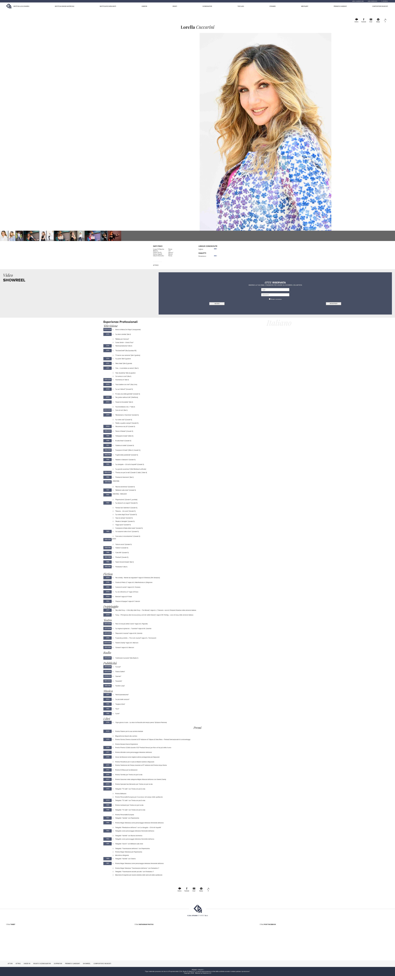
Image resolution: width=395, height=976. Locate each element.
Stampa (378, 21)
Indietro (356, 21)
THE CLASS (241, 6)
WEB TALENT (304, 6)
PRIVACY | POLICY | (198, 970)
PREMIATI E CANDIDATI (340, 6)
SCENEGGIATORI (207, 6)
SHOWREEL (86, 963)
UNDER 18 (144, 6)
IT (385, 21)
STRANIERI (272, 6)
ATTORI (10, 963)
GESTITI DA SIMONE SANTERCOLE (64, 6)
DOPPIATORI (58, 963)
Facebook (363, 21)
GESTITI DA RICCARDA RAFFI (108, 6)
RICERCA (385, 1)
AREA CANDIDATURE (358, 1)
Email (370, 21)
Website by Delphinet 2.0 (203, 973)
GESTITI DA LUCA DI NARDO (21, 6)
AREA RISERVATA (372, 1)
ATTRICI (18, 963)
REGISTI (175, 6)
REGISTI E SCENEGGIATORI (42, 963)
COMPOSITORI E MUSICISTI (380, 6)
